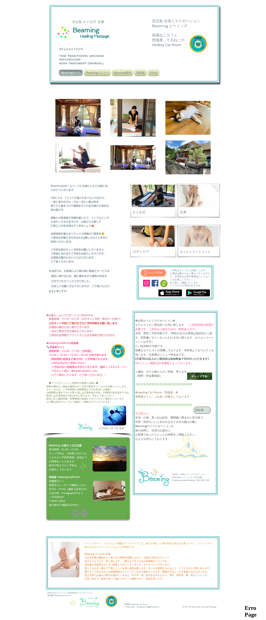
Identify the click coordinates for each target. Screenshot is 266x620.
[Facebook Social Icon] (155, 283)
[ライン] (75, 513)
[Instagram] (84, 513)
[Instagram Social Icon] (146, 283)
